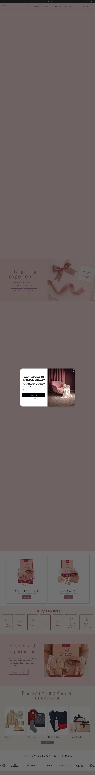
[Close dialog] (72, 370)
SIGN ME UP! (34, 395)
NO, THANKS (34, 398)
